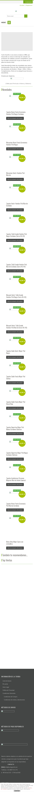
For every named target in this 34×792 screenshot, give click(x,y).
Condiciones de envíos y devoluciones (14, 700)
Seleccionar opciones (15, 118)
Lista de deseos (7, 681)
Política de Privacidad (8, 690)
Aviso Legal (6, 687)
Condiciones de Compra (10, 696)
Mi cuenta (5, 684)
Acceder (22, 5)
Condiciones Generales (9, 693)
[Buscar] (25, 16)
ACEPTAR (17, 790)
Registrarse (29, 5)
